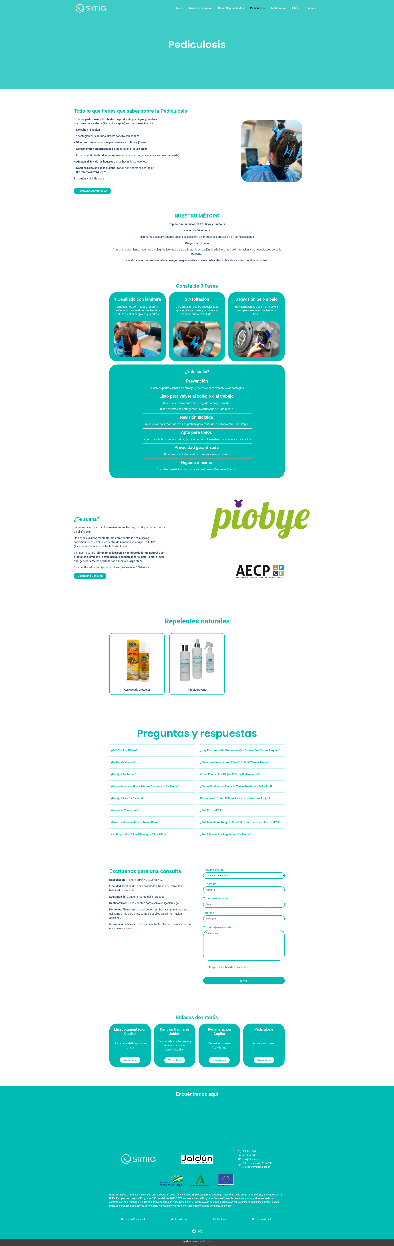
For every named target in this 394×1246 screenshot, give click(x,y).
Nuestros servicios (200, 8)
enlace (128, 928)
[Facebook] (194, 1231)
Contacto (310, 8)
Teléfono (208, 913)
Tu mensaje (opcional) (217, 927)
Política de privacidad (234, 967)
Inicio (179, 8)
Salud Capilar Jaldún (231, 8)
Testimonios (278, 8)
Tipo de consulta (213, 870)
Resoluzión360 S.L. (204, 1241)
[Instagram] (200, 1231)
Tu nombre (209, 884)
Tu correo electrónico (216, 898)
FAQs (295, 8)
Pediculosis (257, 8)
